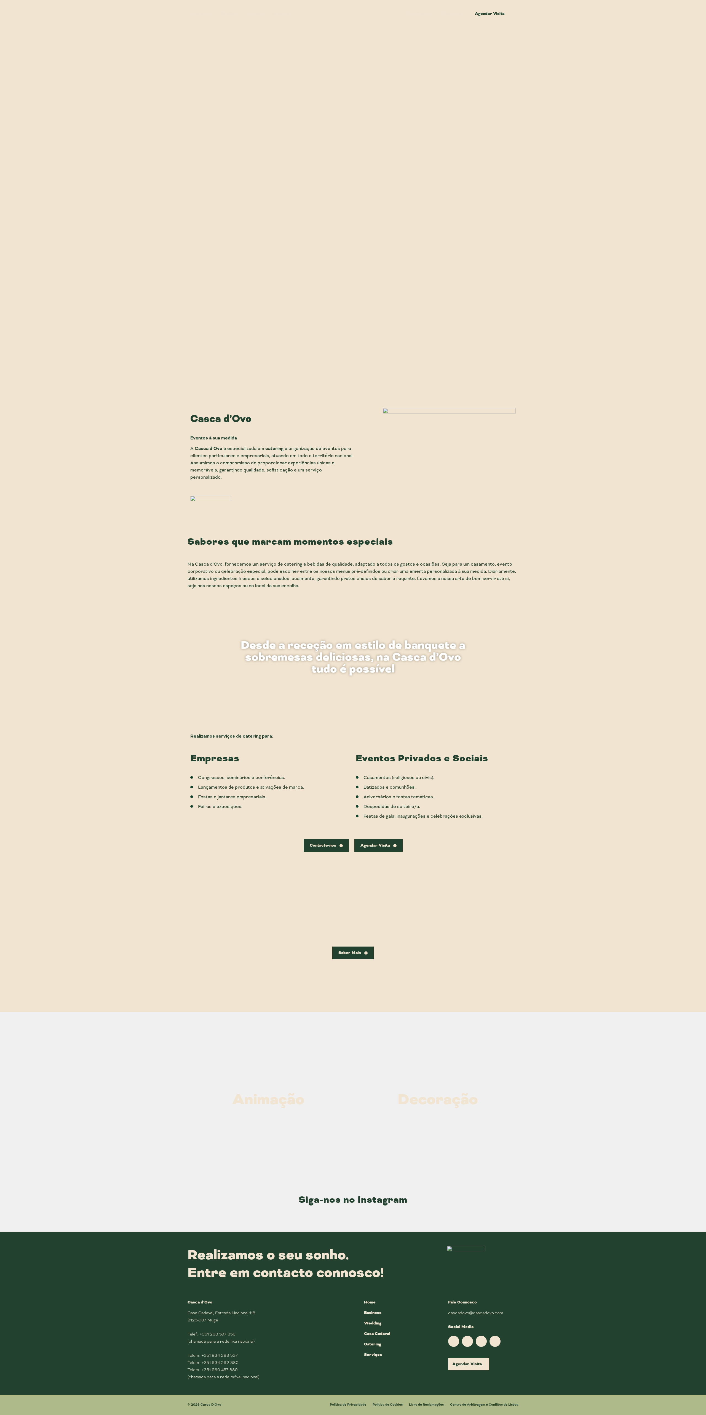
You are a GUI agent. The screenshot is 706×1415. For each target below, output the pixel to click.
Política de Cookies (388, 1404)
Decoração (438, 1099)
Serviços (373, 1354)
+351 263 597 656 (218, 1334)
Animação (268, 1099)
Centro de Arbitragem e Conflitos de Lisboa (484, 1404)
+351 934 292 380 (220, 1362)
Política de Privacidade (348, 1404)
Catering (372, 1344)
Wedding (529, 311)
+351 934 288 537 (220, 1355)
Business (176, 311)
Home (370, 1302)
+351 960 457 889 (220, 1369)
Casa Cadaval (377, 1333)
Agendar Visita (467, 1364)
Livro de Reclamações (426, 1404)
